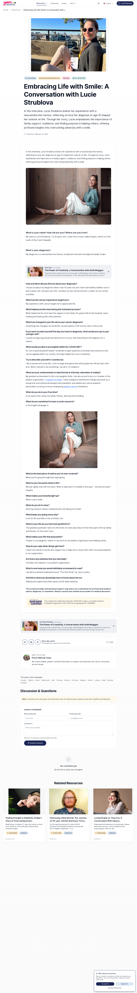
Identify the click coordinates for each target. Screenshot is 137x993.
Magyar (83, 680)
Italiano (90, 680)
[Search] (99, 3)
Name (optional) (30, 714)
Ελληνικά (75, 680)
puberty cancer (70, 386)
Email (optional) (75, 714)
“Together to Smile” (53, 380)
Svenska (23, 683)
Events (64, 3)
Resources (40, 3)
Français (60, 680)
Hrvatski (23, 680)
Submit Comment (36, 743)
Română (110, 680)
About (72, 3)
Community (54, 3)
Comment (28, 724)
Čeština (31, 680)
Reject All (124, 984)
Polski (104, 680)
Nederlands (45, 680)
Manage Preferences (114, 988)
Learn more (99, 979)
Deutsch (67, 680)
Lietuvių (97, 680)
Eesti (53, 680)
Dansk (37, 680)
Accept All (105, 984)
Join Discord (126, 3)
